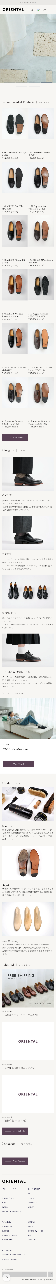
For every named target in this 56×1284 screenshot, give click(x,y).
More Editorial (19, 1131)
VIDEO (31, 1207)
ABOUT (31, 1226)
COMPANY (7, 1250)
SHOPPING (7, 1240)
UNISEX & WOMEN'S (16, 672)
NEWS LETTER (7, 1269)
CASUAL (7, 495)
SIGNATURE (10, 613)
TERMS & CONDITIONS (13, 1255)
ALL (4, 1194)
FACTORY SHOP (35, 1231)
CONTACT (33, 1240)
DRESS (6, 554)
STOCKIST (33, 1235)
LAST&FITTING (9, 1235)
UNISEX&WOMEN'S (11, 1211)
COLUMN (32, 1203)
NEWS (31, 1198)
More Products (19, 438)
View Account (19, 1161)
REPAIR (5, 1231)
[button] (32, 10)
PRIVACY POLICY (10, 1259)
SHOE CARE (8, 1226)
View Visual (18, 764)
